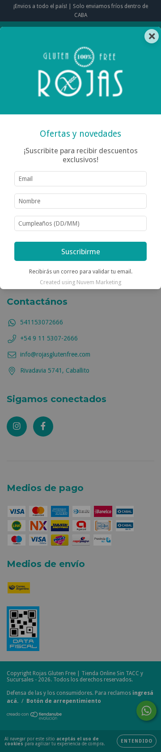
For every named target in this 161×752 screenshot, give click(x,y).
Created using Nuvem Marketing (80, 282)
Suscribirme (80, 251)
